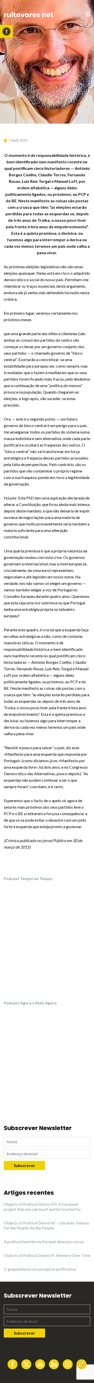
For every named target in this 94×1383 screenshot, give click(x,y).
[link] (6, 31)
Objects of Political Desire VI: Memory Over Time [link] (47, 1255)
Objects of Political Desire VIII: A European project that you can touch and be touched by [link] (42, 1206)
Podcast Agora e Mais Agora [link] (30, 1002)
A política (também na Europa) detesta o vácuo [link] (44, 1241)
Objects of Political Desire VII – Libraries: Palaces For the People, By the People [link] (46, 1225)
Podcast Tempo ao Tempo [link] (28, 878)
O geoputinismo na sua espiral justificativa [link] (40, 1269)
